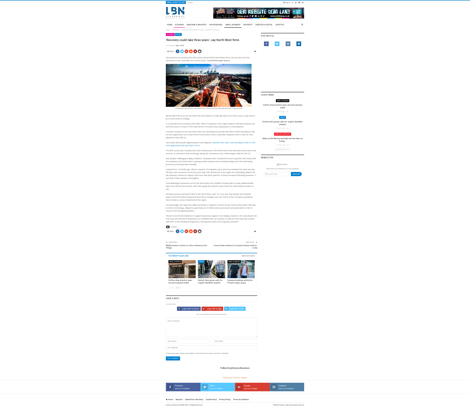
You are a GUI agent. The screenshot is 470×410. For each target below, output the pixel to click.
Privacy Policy (225, 399)
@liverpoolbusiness (240, 368)
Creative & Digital (264, 25)
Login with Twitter (236, 309)
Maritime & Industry (196, 25)
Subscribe (296, 174)
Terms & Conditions (241, 399)
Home (169, 25)
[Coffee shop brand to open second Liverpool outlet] (182, 269)
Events (190, 2)
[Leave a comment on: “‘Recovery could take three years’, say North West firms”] (255, 51)
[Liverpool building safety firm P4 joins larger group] (241, 269)
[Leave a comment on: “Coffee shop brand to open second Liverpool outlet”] (287, 111)
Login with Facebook (190, 309)
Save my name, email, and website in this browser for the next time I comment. (198, 353)
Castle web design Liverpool (294, 405)
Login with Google (214, 309)
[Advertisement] (282, 70)
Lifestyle (279, 25)
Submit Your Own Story (194, 399)
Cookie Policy (211, 399)
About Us (179, 399)
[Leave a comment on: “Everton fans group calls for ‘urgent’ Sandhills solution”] (287, 128)
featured (174, 227)
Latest (178, 34)
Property (248, 25)
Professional (216, 25)
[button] (258, 13)
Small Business (232, 25)
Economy (179, 25)
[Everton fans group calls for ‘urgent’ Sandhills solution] (211, 269)
